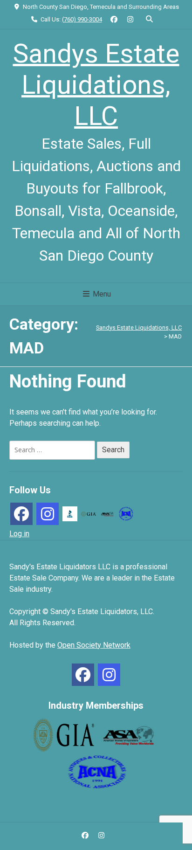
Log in (19, 533)
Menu (101, 294)
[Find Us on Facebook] (114, 20)
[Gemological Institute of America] (88, 513)
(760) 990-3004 (82, 19)
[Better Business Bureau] (70, 513)
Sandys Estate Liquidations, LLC (96, 84)
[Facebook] (21, 514)
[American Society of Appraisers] (107, 513)
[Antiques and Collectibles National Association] (125, 513)
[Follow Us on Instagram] (130, 20)
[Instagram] (47, 514)
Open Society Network (93, 645)
